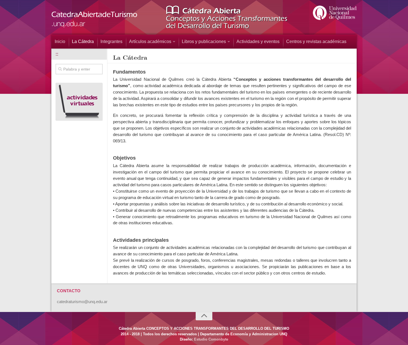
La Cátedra (83, 41)
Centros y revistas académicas (316, 41)
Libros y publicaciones (204, 41)
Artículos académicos (150, 41)
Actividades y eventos (257, 41)
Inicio (60, 41)
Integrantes (111, 41)
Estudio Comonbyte (211, 339)
